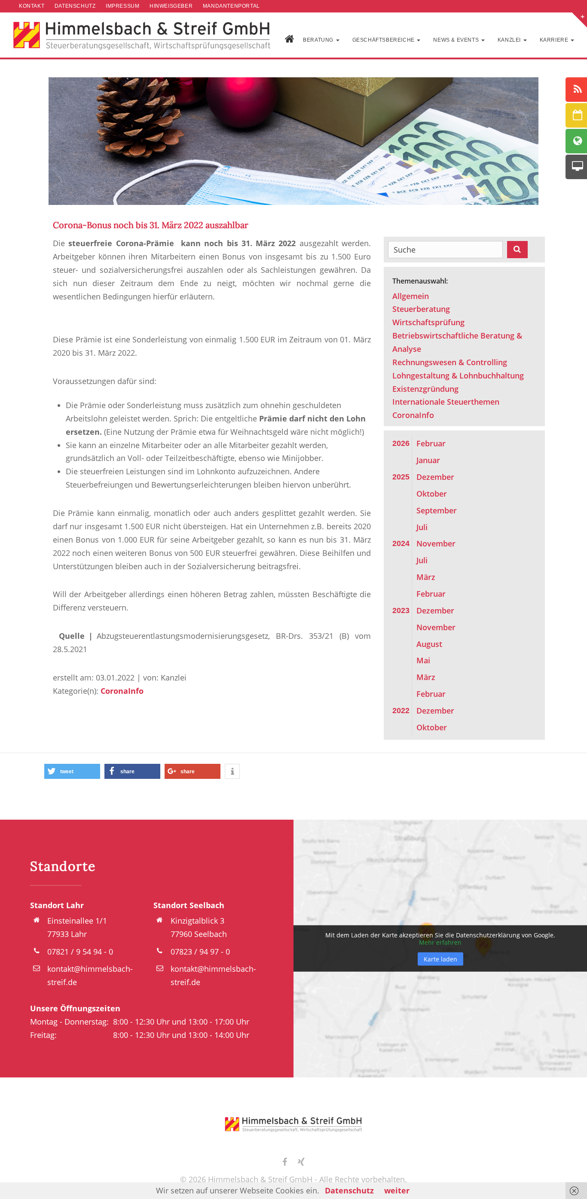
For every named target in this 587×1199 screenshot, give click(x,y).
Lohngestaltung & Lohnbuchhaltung (458, 375)
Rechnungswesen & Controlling (449, 362)
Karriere (555, 40)
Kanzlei (510, 40)
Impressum (122, 6)
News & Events (456, 40)
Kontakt (31, 6)
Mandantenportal (231, 6)
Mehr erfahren (440, 942)
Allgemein (410, 296)
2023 (401, 610)
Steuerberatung (421, 309)
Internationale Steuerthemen (445, 402)
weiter (397, 1190)
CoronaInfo (122, 691)
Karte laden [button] (440, 959)
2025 (401, 477)
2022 (401, 710)
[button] (72, 771)
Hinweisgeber (171, 6)
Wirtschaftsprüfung (428, 322)
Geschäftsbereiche (384, 40)
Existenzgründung (425, 389)
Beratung (319, 40)
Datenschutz (75, 6)
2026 (401, 443)
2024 (401, 543)
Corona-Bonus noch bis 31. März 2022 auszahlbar (150, 225)
